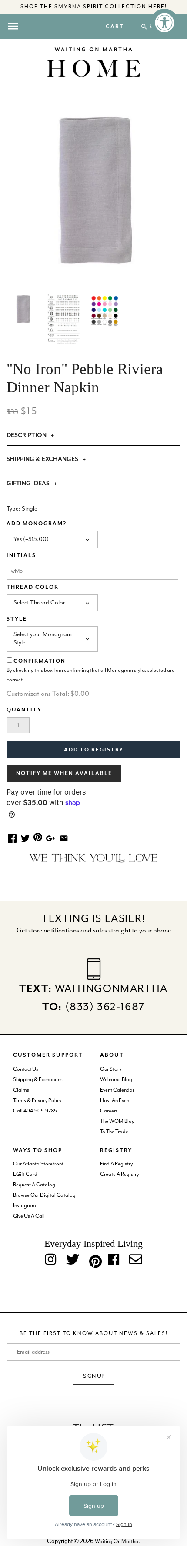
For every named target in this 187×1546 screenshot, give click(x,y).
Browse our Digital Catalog (44, 1195)
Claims (21, 1090)
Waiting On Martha (116, 1541)
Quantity (24, 710)
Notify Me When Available (64, 773)
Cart (115, 27)
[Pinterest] (93, 1260)
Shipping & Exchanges (38, 1079)
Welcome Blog (116, 1079)
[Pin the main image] (37, 836)
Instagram (24, 1205)
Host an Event (115, 1100)
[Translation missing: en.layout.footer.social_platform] (135, 1260)
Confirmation (39, 661)
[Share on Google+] (50, 838)
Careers (109, 1111)
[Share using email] (64, 838)
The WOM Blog (117, 1121)
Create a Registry (119, 1174)
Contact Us (25, 1069)
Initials (21, 555)
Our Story (110, 1069)
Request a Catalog (34, 1185)
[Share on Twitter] (25, 838)
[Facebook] (113, 1260)
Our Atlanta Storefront (38, 1164)
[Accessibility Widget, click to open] (164, 23)
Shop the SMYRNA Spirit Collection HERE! (93, 6)
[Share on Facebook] (12, 838)
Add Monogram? (37, 524)
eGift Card (25, 1174)
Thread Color (33, 587)
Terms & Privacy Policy (37, 1100)
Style (17, 619)
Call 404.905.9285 (35, 1111)
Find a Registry (116, 1164)
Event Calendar (117, 1090)
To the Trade (114, 1132)
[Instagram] (50, 1260)
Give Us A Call (29, 1216)
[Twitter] (72, 1260)
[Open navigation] (13, 26)
